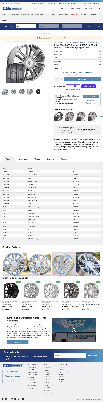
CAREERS (47, 367)
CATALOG (47, 380)
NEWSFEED (31, 388)
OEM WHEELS (32, 372)
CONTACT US (63, 364)
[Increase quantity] (61, 79)
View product (11, 297)
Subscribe (92, 356)
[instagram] (6, 399)
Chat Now (91, 100)
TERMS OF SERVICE (62, 380)
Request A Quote (90, 96)
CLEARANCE (32, 382)
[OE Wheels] (12, 8)
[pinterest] (19, 399)
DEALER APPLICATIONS (48, 376)
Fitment (9, 159)
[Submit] (31, 8)
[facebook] (3, 399)
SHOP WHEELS (39, 15)
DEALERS (52, 15)
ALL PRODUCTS (33, 364)
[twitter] (12, 399)
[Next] (46, 63)
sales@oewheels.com (15, 3)
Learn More (72, 75)
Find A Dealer (18, 342)
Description (23, 159)
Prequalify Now (81, 75)
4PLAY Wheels (6, 1)
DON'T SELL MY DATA (49, 394)
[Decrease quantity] (55, 79)
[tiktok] (9, 399)
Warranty (65, 159)
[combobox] (46, 8)
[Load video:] (74, 330)
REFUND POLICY (64, 372)
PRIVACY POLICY (62, 368)
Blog (85, 3)
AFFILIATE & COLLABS (47, 386)
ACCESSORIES (32, 385)
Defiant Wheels (17, 1)
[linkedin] (22, 399)
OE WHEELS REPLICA (32, 368)
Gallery (89, 3)
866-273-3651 (5, 3)
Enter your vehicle (44, 38)
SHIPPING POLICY (62, 376)
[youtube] (15, 399)
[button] (62, 8)
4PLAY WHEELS (33, 375)
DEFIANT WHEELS (31, 379)
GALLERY (47, 382)
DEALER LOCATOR (47, 371)
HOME (45, 364)
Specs (37, 159)
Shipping (50, 159)
